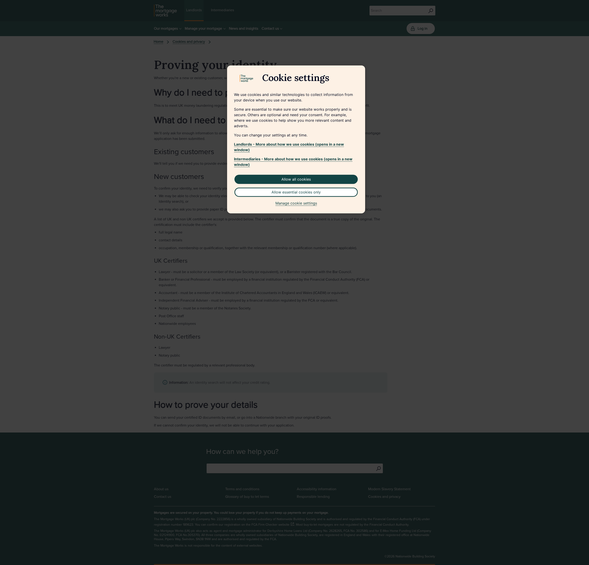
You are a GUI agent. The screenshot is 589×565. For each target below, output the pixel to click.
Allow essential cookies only (296, 192)
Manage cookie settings (296, 203)
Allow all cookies (296, 179)
